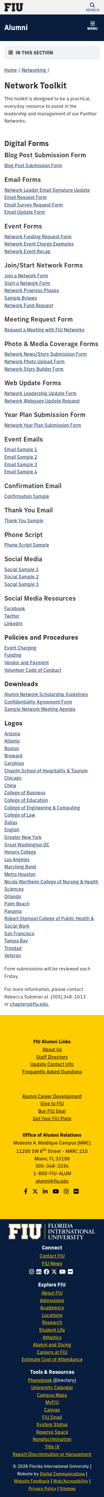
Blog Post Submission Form (33, 165)
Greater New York (23, 837)
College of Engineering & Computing (42, 808)
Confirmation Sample (26, 496)
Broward (13, 755)
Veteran (12, 955)
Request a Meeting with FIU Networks (44, 330)
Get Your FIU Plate (52, 1118)
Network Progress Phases (31, 290)
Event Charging (20, 648)
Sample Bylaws (20, 298)
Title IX (52, 1447)
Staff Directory (52, 1057)
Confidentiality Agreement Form (38, 702)
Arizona (12, 733)
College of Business (24, 792)
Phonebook (40, 1380)
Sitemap (68, 1488)
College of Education (26, 800)
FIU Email (52, 1417)
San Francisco (19, 933)
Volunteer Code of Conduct (32, 670)
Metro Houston (20, 874)
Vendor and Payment (26, 662)
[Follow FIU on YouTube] (63, 1272)
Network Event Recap (27, 251)
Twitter (11, 616)
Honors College (20, 852)
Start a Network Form (27, 283)
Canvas (52, 1410)
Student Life (52, 1330)
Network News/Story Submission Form (45, 354)
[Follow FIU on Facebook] (47, 1272)
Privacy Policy (42, 1488)
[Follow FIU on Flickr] (71, 1272)
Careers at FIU (52, 1352)
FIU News (52, 1263)
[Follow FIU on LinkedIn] (40, 1272)
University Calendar (52, 1387)
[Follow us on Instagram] (67, 1191)
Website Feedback (32, 1481)
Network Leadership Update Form (40, 393)
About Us (52, 1049)
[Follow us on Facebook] (26, 1191)
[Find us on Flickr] (77, 1191)
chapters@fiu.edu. (29, 1004)
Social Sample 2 (21, 576)
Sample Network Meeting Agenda (39, 709)
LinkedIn (13, 623)
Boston (11, 748)
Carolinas (14, 763)
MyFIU (52, 1402)
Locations (52, 1315)
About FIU (52, 1293)
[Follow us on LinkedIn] (46, 1191)
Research (52, 1322)
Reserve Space (52, 1432)
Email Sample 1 (20, 449)
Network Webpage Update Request (42, 401)
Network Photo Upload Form (34, 361)
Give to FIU (52, 1103)
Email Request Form (25, 197)
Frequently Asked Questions (52, 1072)
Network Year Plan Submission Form (42, 425)
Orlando (12, 896)
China (10, 785)
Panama (13, 911)
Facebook (14, 608)
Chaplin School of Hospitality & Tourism (46, 771)
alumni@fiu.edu (52, 1181)
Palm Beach (16, 904)
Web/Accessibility (70, 1481)
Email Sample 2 (20, 457)
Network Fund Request (28, 305)
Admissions (52, 1300)
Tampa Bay (16, 941)
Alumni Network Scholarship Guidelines (46, 694)
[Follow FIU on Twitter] (55, 1272)
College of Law (19, 815)
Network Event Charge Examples (39, 244)
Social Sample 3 (21, 584)
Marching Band (20, 867)
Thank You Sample (23, 520)
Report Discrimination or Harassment (52, 1454)
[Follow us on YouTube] (56, 1191)
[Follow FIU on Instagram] (32, 1272)
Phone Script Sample (26, 545)
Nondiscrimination (52, 1439)
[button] (92, 7)
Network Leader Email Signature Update (47, 190)
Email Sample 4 (20, 472)
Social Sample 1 (21, 569)
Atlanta (12, 741)
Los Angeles (16, 859)
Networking (34, 70)
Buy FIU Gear (52, 1111)
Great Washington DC (26, 845)
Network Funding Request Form (38, 236)
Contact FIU (52, 1256)
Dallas (10, 822)
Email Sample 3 (20, 464)
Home (10, 70)
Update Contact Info (52, 1064)
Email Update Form (24, 212)
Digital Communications (62, 1473)
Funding (12, 655)
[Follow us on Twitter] (35, 1191)
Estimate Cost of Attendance (52, 1359)
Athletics (52, 1337)
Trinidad (13, 948)
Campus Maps (52, 1395)
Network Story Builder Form (34, 369)
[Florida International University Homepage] (28, 7)
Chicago (12, 778)
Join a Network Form (26, 275)
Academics (52, 1307)
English (11, 830)
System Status (52, 1424)
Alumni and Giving (52, 1345)
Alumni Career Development (52, 1096)
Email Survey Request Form (33, 205)
